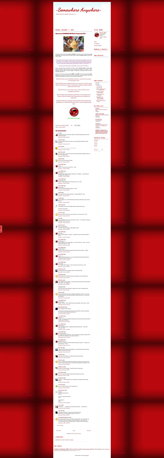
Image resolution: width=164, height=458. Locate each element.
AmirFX (59, 192)
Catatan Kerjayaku (61, 127)
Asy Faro (60, 146)
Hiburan (69, 450)
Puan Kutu (60, 139)
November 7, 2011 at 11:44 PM (64, 245)
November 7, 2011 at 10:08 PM (64, 210)
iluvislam (95, 142)
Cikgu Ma (60, 158)
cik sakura (60, 354)
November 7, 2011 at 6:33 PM (63, 149)
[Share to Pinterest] (79, 125)
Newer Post (58, 430)
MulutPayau (60, 280)
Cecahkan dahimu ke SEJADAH (100, 95)
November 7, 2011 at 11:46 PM (64, 266)
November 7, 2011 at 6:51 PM (63, 183)
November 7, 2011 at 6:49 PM (63, 168)
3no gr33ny (60, 384)
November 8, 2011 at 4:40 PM (63, 382)
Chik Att (59, 405)
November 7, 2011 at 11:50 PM (64, 272)
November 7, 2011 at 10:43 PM (64, 222)
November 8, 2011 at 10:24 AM (64, 329)
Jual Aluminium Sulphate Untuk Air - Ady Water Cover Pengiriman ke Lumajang (102, 125)
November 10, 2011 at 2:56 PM (64, 422)
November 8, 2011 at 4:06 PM (63, 369)
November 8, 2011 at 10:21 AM (64, 304)
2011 (97, 84)
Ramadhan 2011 (103, 449)
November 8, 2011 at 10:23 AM (64, 321)
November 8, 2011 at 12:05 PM (64, 357)
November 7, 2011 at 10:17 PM (64, 215)
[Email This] (74, 125)
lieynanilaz (60, 225)
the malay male (99, 119)
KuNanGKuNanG (61, 307)
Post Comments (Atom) (76, 433)
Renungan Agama (85, 449)
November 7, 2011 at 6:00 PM (63, 137)
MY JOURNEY (97, 43)
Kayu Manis (60, 152)
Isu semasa (77, 450)
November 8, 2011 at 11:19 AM (64, 352)
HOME (95, 41)
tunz (59, 218)
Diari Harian (95, 449)
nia (59, 133)
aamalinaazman (61, 390)
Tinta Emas (60, 204)
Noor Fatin (60, 212)
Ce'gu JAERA (62, 125)
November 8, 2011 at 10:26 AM (64, 337)
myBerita (96, 143)
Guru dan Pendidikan (63, 450)
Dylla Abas (60, 360)
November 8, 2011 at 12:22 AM (64, 277)
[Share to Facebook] (78, 125)
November (99, 87)
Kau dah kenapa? (99, 120)
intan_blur (60, 410)
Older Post (89, 430)
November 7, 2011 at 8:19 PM (63, 195)
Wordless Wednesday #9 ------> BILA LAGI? (100, 90)
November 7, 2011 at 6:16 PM (63, 144)
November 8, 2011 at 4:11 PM (63, 375)
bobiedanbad (60, 377)
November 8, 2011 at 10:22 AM (64, 313)
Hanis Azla (60, 347)
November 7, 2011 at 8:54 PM (63, 202)
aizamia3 (97, 108)
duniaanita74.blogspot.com (63, 417)
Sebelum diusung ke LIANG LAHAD (100, 92)
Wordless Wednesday (74, 449)
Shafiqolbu (96, 140)
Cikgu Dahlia (60, 274)
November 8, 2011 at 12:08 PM (64, 364)
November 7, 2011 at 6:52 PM (63, 190)
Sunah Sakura (61, 372)
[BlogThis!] (76, 125)
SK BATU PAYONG (97, 45)
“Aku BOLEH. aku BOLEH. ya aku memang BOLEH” (100, 97)
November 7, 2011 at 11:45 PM (64, 259)
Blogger (87, 455)
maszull (59, 198)
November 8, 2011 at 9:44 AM (63, 289)
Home (74, 430)
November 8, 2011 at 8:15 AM (63, 284)
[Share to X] (77, 125)
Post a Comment (60, 425)
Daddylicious (60, 366)
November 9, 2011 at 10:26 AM (64, 402)
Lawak (73, 450)
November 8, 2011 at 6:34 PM (63, 387)
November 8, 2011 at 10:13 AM (64, 297)
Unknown (60, 292)
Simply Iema (98, 123)
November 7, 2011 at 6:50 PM (63, 176)
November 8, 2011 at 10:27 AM (64, 345)
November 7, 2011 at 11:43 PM (64, 237)
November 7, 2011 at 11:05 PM (64, 229)
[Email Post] (72, 125)
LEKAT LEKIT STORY (100, 113)
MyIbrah (95, 145)
